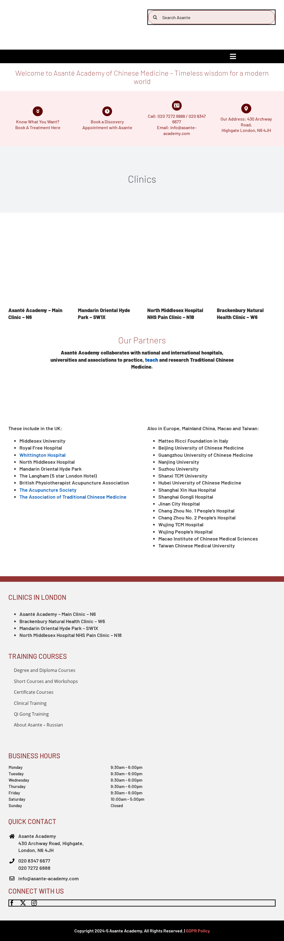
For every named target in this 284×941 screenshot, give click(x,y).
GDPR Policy (198, 930)
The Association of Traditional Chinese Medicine (72, 497)
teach (151, 360)
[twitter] (23, 903)
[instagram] (34, 903)
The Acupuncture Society (48, 490)
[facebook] (12, 903)
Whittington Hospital (42, 455)
